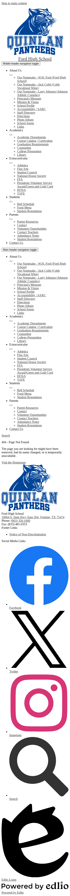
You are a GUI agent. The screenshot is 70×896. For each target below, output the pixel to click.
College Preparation (29, 151)
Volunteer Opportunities (31, 228)
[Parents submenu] (10, 219)
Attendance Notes (28, 235)
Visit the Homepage (14, 462)
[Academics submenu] (10, 134)
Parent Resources (27, 221)
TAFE (21, 193)
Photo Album (25, 119)
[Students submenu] (10, 201)
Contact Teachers (27, 232)
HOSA (21, 190)
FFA (20, 179)
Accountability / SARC (31, 109)
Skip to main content (14, 3)
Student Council (27, 172)
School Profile (26, 105)
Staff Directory (26, 112)
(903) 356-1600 (20, 520)
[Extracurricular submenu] (10, 162)
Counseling (24, 147)
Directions (23, 116)
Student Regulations (29, 211)
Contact (22, 225)
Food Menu (24, 207)
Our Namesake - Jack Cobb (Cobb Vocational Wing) (38, 86)
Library (21, 154)
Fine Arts (22, 169)
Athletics (22, 165)
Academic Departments (31, 137)
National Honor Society (31, 176)
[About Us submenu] (10, 75)
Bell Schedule (25, 204)
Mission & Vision (28, 102)
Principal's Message (29, 98)
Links (20, 126)
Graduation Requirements (33, 144)
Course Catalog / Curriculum (34, 140)
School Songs (25, 123)
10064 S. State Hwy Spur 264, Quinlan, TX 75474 (33, 517)
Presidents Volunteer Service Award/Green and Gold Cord (35, 184)
